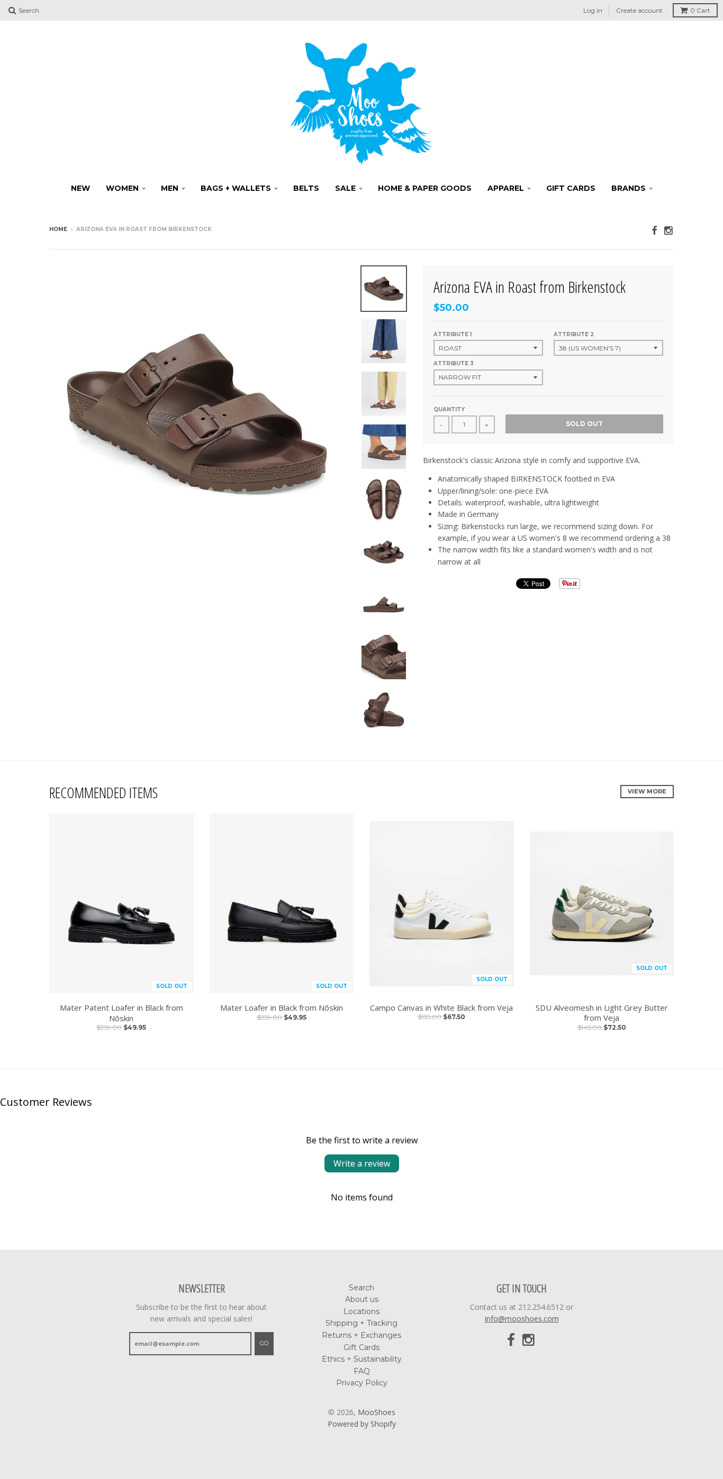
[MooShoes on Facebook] (654, 230)
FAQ (362, 1371)
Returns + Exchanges (361, 1335)
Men (169, 188)
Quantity (449, 409)
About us (361, 1299)
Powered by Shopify (362, 1424)
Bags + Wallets (236, 188)
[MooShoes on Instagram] (669, 230)
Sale (345, 188)
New (80, 188)
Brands (628, 188)
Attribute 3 (453, 363)
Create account (639, 10)
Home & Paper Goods (425, 188)
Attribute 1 (452, 334)
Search (361, 1287)
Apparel (505, 188)
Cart (700, 10)
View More (647, 791)
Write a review (361, 1163)
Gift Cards (570, 188)
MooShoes (376, 1412)
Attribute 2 (574, 334)
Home (58, 229)
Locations (361, 1311)
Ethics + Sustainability (362, 1359)
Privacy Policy (361, 1383)
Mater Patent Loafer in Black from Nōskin (121, 1013)
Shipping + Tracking (361, 1323)
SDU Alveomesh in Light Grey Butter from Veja (602, 1013)
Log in (592, 10)
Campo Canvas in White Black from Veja (441, 1008)
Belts (306, 188)
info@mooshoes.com (522, 1319)
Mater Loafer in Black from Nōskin (281, 1008)
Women (122, 188)
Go (264, 1343)
